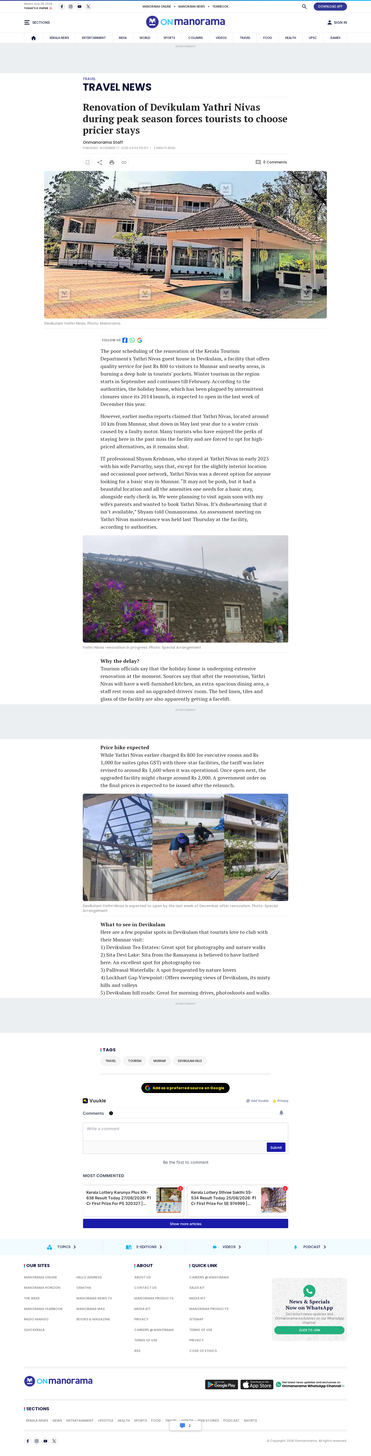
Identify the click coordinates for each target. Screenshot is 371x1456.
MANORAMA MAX (90, 1308)
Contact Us (145, 1287)
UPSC (313, 38)
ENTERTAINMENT (94, 38)
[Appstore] (257, 1384)
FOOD (267, 38)
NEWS (57, 1420)
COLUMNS (195, 38)
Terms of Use (145, 1340)
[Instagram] (70, 6)
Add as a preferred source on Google (188, 1087)
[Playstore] (221, 1384)
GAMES (335, 38)
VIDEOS (221, 38)
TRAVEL (245, 38)
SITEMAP (196, 1319)
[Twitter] (88, 6)
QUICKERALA (34, 1329)
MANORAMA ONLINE (157, 6)
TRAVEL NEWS (117, 87)
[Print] (112, 162)
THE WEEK (32, 1298)
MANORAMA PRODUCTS (153, 1298)
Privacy (141, 1319)
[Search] (304, 6)
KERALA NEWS (59, 38)
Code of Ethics (203, 1350)
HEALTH (290, 38)
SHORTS (250, 1420)
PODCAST (231, 1420)
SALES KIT (197, 1287)
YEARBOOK (220, 6)
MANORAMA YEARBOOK (43, 1308)
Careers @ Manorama (154, 1329)
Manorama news (191, 6)
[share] (99, 162)
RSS (137, 1350)
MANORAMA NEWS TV (94, 1298)
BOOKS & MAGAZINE (93, 1319)
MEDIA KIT (142, 1308)
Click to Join (309, 1330)
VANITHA (83, 1287)
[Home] (33, 38)
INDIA (123, 38)
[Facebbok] (28, 1441)
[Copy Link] (124, 162)
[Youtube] (79, 6)
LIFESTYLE (105, 1420)
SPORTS (169, 38)
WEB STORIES (208, 1420)
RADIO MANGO (36, 1319)
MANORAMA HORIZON (42, 1287)
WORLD (145, 38)
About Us (142, 1277)
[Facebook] (62, 6)
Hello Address (89, 1277)
